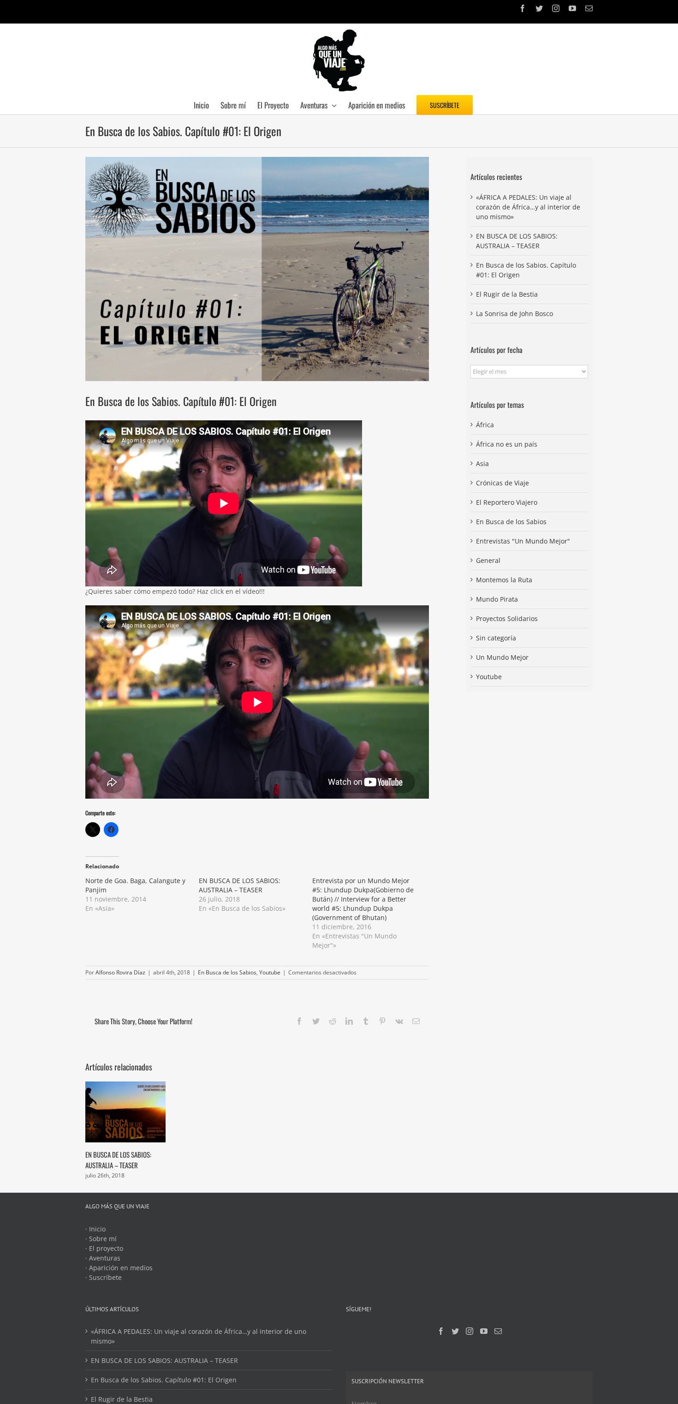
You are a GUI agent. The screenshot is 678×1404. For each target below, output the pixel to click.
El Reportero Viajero (506, 502)
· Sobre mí (101, 1238)
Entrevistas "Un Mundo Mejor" (523, 541)
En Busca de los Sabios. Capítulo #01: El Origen (164, 1379)
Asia (482, 463)
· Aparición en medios (119, 1267)
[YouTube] (484, 1331)
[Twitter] (455, 1331)
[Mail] (498, 1331)
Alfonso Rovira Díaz (120, 972)
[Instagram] (469, 1331)
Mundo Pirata (497, 599)
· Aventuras (102, 1258)
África (485, 424)
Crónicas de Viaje (502, 482)
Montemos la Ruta (504, 579)
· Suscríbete (103, 1277)
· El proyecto (104, 1248)
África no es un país (506, 444)
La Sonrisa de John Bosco (514, 313)
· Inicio (95, 1229)
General (488, 560)
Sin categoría (496, 637)
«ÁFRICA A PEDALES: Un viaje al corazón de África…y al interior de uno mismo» (528, 207)
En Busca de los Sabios (227, 972)
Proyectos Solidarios (507, 618)
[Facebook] (441, 1331)
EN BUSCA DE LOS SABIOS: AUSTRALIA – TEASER (239, 885)
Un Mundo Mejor (502, 657)
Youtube (269, 972)
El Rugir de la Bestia (507, 294)
